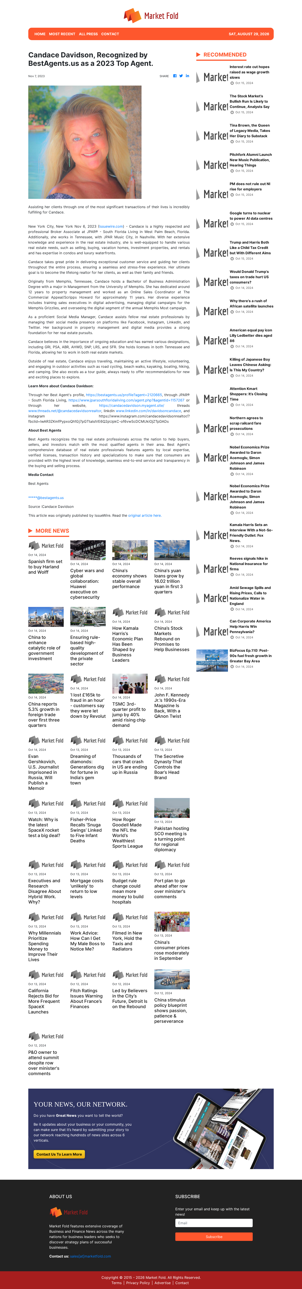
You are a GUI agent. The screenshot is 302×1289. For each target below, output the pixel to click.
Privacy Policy (138, 1283)
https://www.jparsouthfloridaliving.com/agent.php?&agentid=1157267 (126, 400)
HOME (40, 34)
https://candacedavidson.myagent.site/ (131, 405)
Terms (116, 1283)
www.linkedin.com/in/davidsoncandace (148, 411)
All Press (88, 34)
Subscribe (214, 1236)
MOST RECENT (62, 34)
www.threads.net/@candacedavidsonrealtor (64, 411)
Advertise (163, 1283)
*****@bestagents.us (46, 497)
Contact (182, 1283)
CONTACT (110, 34)
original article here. (145, 515)
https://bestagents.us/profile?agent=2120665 (124, 395)
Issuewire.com (111, 226)
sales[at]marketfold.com (90, 1256)
